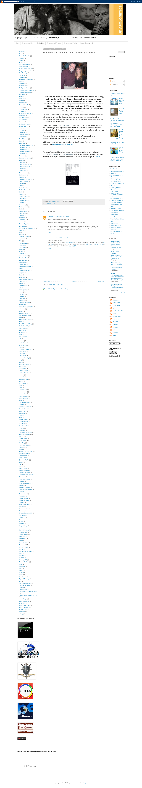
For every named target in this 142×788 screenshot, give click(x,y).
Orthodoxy (22, 413)
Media (21, 362)
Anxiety (21, 81)
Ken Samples (23, 336)
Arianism (21, 100)
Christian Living (23, 147)
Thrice (21, 564)
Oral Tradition (23, 409)
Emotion (21, 222)
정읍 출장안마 (72, 246)
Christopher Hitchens (25, 158)
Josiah (114, 313)
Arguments (22, 98)
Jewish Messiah (23, 326)
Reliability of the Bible (25, 483)
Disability (21, 202)
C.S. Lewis (22, 130)
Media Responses (24, 364)
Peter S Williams (23, 421)
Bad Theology (23, 117)
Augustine (22, 115)
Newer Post (46, 281)
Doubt (20, 209)
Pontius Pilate (23, 438)
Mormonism (53, 203)
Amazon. (98, 156)
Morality (21, 381)
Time (20, 568)
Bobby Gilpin (116, 303)
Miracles (21, 375)
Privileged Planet (24, 445)
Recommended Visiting (70, 43)
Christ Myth (22, 143)
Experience (22, 239)
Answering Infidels (116, 208)
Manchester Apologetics (117, 210)
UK (20, 581)
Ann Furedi (22, 75)
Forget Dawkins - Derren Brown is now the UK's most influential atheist (117, 159)
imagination (22, 304)
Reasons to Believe (116, 227)
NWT (20, 400)
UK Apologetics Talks (25, 583)
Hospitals (21, 296)
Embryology (22, 219)
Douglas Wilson (23, 211)
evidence (21, 230)
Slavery (21, 521)
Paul (20, 417)
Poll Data (21, 436)
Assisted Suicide (23, 105)
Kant (20, 334)
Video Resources (24, 601)
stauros (21, 528)
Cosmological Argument (26, 179)
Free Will (21, 249)
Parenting (22, 415)
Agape (21, 60)
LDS (48, 203)
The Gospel (22, 545)
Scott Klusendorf (23, 509)
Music (20, 385)
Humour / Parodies (24, 302)
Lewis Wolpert (23, 345)
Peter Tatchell (23, 426)
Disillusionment (23, 207)
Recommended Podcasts (54, 43)
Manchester (22, 351)
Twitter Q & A (40, 43)
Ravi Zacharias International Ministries (117, 194)
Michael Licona (23, 370)
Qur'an (21, 462)
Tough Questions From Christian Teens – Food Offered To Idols (117, 257)
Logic (20, 347)
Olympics (21, 404)
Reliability (22, 481)
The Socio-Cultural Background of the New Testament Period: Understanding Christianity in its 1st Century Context (117, 122)
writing (21, 614)
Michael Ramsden (24, 373)
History (21, 292)
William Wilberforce (24, 607)
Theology (21, 558)
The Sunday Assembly (25, 551)
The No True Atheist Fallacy (121, 150)
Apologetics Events (24, 88)
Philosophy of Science (25, 432)
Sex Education (23, 515)
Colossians (22, 162)
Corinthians (22, 177)
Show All (123, 292)
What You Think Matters (117, 219)
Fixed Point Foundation (117, 183)
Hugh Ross (22, 298)
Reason (21, 466)
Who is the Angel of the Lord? (121, 101)
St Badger (115, 321)
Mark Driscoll (22, 355)
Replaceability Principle (25, 489)
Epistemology (23, 224)
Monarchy (22, 377)
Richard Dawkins (24, 500)
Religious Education (24, 487)
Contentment (22, 175)
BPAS (20, 128)
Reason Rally (23, 468)
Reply (49, 232)
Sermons (21, 511)
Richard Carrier (23, 498)
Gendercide (22, 262)
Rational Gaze (117, 316)
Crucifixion (22, 183)
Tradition (21, 572)
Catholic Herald (23, 134)
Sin (20, 519)
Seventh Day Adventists (25, 513)
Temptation (22, 536)
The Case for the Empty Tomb (122, 111)
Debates (21, 194)
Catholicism (22, 137)
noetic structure (23, 398)
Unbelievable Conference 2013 (28, 595)
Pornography (22, 441)
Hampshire (22, 281)
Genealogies (22, 264)
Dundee (21, 215)
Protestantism (23, 455)
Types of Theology (24, 579)
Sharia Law (22, 517)
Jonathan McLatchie (118, 311)
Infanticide (22, 309)
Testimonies (22, 538)
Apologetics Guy (116, 263)
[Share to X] (68, 201)
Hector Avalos (23, 285)
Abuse (21, 54)
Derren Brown (23, 198)
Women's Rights (23, 609)
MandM (113, 273)
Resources (22, 492)
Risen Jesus (114, 223)
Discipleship (22, 205)
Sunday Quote (23, 534)
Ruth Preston (116, 319)
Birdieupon (116, 300)
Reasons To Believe (24, 472)
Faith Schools (23, 243)
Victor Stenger (23, 599)
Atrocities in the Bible (25, 113)
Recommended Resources (26, 475)
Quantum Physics (24, 460)
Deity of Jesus (23, 196)
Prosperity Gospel (24, 453)
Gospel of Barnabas (24, 270)
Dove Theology (115, 191)
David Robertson (24, 190)
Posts (113, 81)
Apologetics (22, 86)
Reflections (22, 477)
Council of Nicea (23, 181)
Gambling (22, 253)
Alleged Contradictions (25, 69)
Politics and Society (24, 434)
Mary (20, 360)
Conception (22, 168)
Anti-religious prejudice (25, 79)
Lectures (21, 341)
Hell (20, 287)
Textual (21, 540)
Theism (21, 553)
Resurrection (22, 494)
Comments (114, 84)
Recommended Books (28, 43)
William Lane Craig (24, 605)
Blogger (85, 783)
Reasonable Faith (24, 470)
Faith (20, 241)
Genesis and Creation (25, 266)
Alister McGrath (23, 66)
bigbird (115, 335)
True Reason (22, 577)
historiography (23, 290)
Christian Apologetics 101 (26, 145)
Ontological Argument (25, 407)
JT (113, 308)
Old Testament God (24, 402)
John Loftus (22, 330)
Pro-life (21, 449)
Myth (20, 387)
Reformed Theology (24, 479)
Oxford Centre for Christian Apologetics (116, 197)
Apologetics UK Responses (27, 90)
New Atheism (22, 394)
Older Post (101, 281)
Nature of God (23, 390)
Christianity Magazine (117, 179)
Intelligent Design (24, 313)
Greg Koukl (22, 277)
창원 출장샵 (87, 244)
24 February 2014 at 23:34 (61, 216)
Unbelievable (23, 589)
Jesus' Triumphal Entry (25, 324)
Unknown (50, 216)
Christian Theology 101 (86, 43)
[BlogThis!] (66, 201)
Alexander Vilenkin (24, 64)
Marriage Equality (24, 358)
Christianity (22, 154)
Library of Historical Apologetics (116, 188)
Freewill (21, 251)
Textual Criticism (23, 543)
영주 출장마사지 (98, 244)
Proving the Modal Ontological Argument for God (117, 287)
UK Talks (21, 587)
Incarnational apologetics (26, 307)
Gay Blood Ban (23, 258)
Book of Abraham (24, 124)
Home (17, 43)
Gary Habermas (23, 256)
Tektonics (113, 229)
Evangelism (22, 226)
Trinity (20, 575)
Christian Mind (23, 149)
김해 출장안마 (69, 242)
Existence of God (24, 237)
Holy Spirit (22, 294)
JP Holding (22, 332)
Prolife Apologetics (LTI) (117, 171)
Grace (20, 275)
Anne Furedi (22, 77)
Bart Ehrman (22, 120)
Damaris (113, 217)
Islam (20, 317)
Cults (20, 185)
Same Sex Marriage (24, 504)
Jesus (20, 321)
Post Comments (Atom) (56, 284)
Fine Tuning (22, 247)
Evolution (21, 234)
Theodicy (21, 555)
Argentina (22, 96)
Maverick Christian (116, 284)
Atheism (21, 107)
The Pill (21, 549)
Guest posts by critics (25, 279)
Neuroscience (23, 392)
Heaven (21, 283)
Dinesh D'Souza (23, 200)
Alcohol (21, 62)
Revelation (22, 496)
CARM (112, 221)
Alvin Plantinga (23, 73)
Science (21, 506)
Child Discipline (23, 139)
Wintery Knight (115, 241)
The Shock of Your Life (117, 200)
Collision (21, 160)
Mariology (22, 353)
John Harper (22, 328)
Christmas (22, 156)
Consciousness (23, 173)
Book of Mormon (23, 126)
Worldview (22, 612)
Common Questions (24, 166)
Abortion (21, 52)
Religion (21, 485)
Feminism (22, 245)
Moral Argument (23, 379)
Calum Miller (116, 305)
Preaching (22, 443)
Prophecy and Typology (25, 451)
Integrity (21, 311)
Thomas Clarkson (24, 562)
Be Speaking (114, 215)
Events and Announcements (27, 228)
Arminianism (22, 103)
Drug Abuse (22, 213)
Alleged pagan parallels (26, 71)
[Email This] (64, 201)
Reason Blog (114, 212)
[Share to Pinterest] (72, 201)
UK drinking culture (24, 585)
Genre (21, 268)
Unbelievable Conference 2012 (28, 592)
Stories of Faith (23, 532)
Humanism (22, 300)
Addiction (21, 58)
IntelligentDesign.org (116, 202)
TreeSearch (114, 169)
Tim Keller (22, 566)
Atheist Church (23, 109)
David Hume (22, 188)
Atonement (22, 111)
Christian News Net (66, 154)
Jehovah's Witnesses (25, 319)
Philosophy (22, 430)
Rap (20, 464)
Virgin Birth (22, 603)
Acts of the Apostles (24, 56)
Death (20, 192)
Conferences (22, 171)
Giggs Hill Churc (64, 125)
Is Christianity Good (24, 315)
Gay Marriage (23, 260)
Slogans (21, 523)
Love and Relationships (25, 349)
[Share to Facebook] (70, 201)
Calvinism (22, 132)
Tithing (21, 570)
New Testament (23, 396)
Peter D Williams (23, 419)
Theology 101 (23, 560)
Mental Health (23, 366)
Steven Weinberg (24, 530)
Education (22, 217)
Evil (20, 232)
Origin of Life (22, 411)
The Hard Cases (23, 547)
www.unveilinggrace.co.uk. (62, 144)
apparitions (22, 94)
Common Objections (25, 164)
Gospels (21, 273)
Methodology (22, 368)
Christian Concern (116, 181)
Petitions (21, 428)
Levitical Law (22, 343)
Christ (20, 141)
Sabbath (21, 502)
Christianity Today (51, 154)
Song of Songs (23, 526)
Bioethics (21, 122)
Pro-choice (22, 447)
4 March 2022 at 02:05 (61, 238)
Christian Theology (24, 151)
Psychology (22, 458)
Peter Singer (22, 424)
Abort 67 (113, 185)
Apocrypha (22, 83)
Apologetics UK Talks (25, 92)
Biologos (113, 173)
